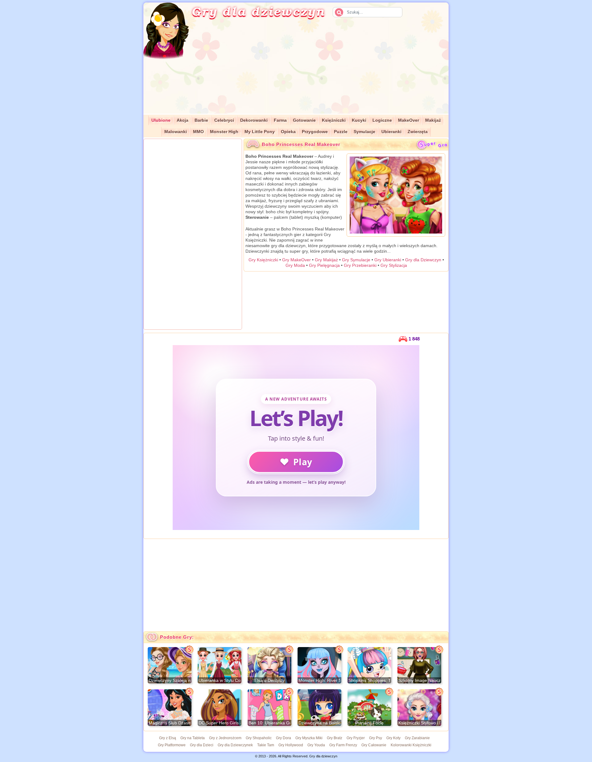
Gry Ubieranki (387, 259)
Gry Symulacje (356, 259)
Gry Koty (393, 738)
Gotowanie (304, 120)
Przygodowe (315, 131)
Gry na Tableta (192, 738)
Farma (280, 120)
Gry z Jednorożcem (225, 738)
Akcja (182, 120)
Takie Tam (265, 745)
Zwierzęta (418, 131)
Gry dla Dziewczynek (235, 745)
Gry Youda (316, 745)
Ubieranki (391, 131)
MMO (198, 131)
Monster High (224, 131)
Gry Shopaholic (259, 738)
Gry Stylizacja (393, 265)
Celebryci (224, 120)
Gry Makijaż (326, 259)
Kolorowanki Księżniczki (411, 745)
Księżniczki (334, 120)
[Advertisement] (325, 70)
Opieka (288, 131)
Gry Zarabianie (417, 738)
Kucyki (359, 120)
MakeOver (408, 120)
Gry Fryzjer (356, 738)
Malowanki (175, 131)
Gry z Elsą (167, 738)
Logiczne (382, 120)
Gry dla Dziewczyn (423, 259)
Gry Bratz (334, 738)
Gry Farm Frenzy (343, 745)
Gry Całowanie (373, 745)
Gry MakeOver (296, 259)
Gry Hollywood (290, 745)
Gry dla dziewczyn (258, 11)
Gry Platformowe (172, 745)
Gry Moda (295, 265)
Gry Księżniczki (263, 259)
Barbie (201, 120)
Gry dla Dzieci (201, 745)
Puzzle (340, 131)
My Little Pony (260, 131)
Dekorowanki (254, 120)
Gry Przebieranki (360, 265)
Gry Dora (283, 738)
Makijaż (433, 120)
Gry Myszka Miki (309, 738)
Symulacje (364, 131)
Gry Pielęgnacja (324, 265)
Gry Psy (375, 738)
